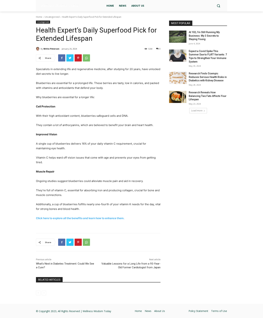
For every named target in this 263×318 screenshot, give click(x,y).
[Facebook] (61, 57)
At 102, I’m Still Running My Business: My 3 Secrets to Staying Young (204, 36)
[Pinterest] (78, 57)
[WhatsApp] (86, 57)
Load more (197, 110)
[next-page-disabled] (44, 293)
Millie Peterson (51, 48)
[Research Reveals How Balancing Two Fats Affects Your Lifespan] (177, 97)
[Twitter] (70, 57)
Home (39, 16)
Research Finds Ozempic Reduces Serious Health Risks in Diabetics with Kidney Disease (208, 77)
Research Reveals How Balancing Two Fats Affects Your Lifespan (208, 96)
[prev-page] (38, 293)
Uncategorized (52, 16)
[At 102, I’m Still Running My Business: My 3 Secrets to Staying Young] (177, 37)
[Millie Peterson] (38, 49)
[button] (218, 5)
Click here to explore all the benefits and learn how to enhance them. (80, 218)
